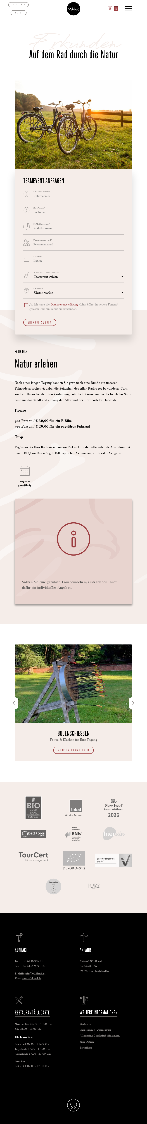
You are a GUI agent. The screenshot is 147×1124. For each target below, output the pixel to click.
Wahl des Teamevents (46, 272)
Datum (37, 256)
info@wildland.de (35, 973)
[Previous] (13, 703)
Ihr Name (39, 208)
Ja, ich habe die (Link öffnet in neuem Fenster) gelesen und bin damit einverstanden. (73, 307)
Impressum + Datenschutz (95, 1029)
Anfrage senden (40, 322)
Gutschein (18, 4)
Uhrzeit (38, 288)
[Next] (133, 703)
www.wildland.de (31, 978)
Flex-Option (87, 1041)
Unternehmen (41, 191)
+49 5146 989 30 (32, 961)
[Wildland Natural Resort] (73, 1105)
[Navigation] (128, 8)
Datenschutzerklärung (64, 304)
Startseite (73, 8)
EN (116, 8)
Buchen (18, 12)
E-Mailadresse (41, 224)
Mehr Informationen (73, 750)
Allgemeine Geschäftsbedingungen (100, 1035)
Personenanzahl (42, 240)
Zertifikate (86, 1047)
